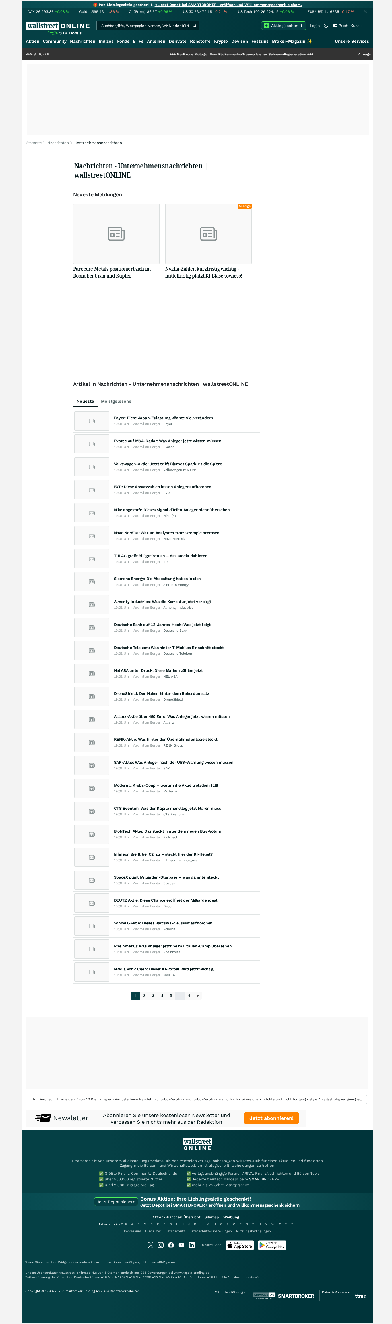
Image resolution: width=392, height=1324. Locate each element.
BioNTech (170, 837)
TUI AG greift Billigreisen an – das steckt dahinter (160, 555)
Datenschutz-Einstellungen (210, 1231)
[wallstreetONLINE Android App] (272, 1249)
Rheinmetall (173, 952)
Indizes (106, 41)
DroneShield (173, 699)
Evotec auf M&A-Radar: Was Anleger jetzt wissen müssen (168, 441)
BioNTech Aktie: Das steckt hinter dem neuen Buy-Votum (167, 831)
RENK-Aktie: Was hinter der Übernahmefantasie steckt (166, 739)
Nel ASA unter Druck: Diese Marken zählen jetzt (158, 670)
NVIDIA (169, 975)
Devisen (239, 41)
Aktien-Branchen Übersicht (176, 1217)
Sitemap (212, 1217)
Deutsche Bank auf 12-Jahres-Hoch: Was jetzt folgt (162, 624)
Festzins (260, 41)
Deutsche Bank (175, 631)
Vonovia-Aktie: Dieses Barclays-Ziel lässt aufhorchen (163, 923)
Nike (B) (169, 516)
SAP (166, 768)
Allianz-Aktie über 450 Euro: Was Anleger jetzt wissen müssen (172, 716)
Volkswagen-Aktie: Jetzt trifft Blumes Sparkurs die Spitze (168, 464)
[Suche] (194, 25)
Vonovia (169, 929)
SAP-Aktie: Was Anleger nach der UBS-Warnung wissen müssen (174, 762)
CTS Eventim (173, 814)
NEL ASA (170, 676)
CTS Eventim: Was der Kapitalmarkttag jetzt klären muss (167, 808)
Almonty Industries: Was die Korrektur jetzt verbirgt (162, 601)
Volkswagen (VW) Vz (179, 470)
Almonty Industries (178, 608)
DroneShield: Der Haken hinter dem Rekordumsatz (161, 693)
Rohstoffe (200, 41)
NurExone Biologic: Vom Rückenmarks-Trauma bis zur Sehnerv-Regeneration (215, 54)
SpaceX (169, 883)
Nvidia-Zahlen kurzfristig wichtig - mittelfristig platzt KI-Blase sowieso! (203, 272)
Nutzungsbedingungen (253, 1231)
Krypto (221, 41)
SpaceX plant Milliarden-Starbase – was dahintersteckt (166, 877)
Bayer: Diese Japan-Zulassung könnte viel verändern (163, 418)
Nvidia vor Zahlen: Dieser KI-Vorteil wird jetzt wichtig (164, 969)
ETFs (138, 41)
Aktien (32, 41)
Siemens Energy (176, 585)
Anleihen (156, 41)
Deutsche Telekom (178, 654)
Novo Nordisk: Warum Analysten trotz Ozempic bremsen (167, 532)
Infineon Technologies (180, 860)
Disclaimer (153, 1231)
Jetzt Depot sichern (116, 1201)
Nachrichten (82, 41)
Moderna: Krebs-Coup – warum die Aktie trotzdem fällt (166, 785)
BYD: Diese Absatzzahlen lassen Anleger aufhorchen (162, 486)
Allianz (168, 722)
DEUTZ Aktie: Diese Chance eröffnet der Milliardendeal (165, 900)
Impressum (132, 1231)
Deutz (168, 906)
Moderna (170, 791)
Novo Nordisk (174, 539)
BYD (166, 493)
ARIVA (161, 1262)
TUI (166, 562)
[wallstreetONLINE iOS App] (240, 1249)
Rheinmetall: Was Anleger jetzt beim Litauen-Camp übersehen (173, 946)
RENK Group (173, 745)
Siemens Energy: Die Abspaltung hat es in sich (157, 578)
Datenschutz (175, 1231)
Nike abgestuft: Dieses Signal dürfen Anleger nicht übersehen (172, 509)
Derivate (178, 41)
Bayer (167, 424)
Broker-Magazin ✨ (292, 41)
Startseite (34, 143)
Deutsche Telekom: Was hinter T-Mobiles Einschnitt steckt (169, 647)
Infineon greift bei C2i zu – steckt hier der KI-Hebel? (163, 854)
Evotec (168, 447)
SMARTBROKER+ (264, 1179)
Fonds (123, 41)
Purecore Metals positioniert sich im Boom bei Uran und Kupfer (112, 272)
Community (55, 41)
